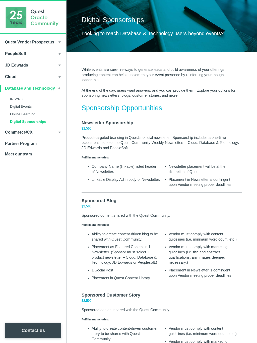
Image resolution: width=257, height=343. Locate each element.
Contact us (33, 330)
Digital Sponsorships (28, 122)
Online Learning (22, 114)
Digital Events (21, 106)
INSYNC (16, 99)
